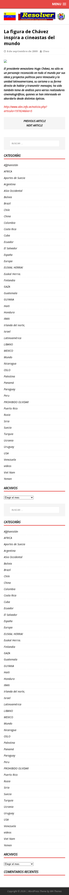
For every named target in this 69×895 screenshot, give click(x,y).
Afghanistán (11, 165)
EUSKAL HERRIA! (13, 267)
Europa (8, 261)
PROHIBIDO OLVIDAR (16, 402)
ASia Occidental (13, 191)
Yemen (8, 479)
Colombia (9, 223)
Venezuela (10, 459)
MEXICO (8, 350)
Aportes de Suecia (14, 178)
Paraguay (9, 389)
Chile (7, 210)
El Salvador (10, 248)
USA (6, 453)
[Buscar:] (34, 143)
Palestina (9, 376)
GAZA (7, 286)
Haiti (7, 306)
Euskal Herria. (12, 274)
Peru (6, 395)
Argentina (10, 184)
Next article (34, 125)
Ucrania (8, 440)
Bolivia (8, 197)
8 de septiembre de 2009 (22, 51)
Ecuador (9, 242)
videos (7, 466)
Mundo (8, 357)
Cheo (46, 51)
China (7, 216)
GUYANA (9, 299)
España (8, 255)
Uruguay (9, 447)
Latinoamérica (12, 338)
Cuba (7, 235)
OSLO (7, 370)
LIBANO (8, 344)
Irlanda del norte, (14, 325)
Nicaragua (10, 363)
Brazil (7, 203)
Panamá (9, 383)
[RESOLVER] (34, 16)
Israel (7, 331)
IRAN (7, 318)
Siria (6, 421)
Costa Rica (10, 229)
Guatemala (10, 293)
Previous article (35, 121)
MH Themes (56, 891)
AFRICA (8, 171)
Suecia (8, 427)
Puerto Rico (11, 408)
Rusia (7, 415)
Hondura (9, 312)
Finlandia (9, 280)
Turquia (8, 434)
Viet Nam (9, 472)
